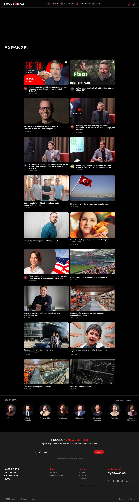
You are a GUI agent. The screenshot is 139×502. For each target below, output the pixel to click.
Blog (98, 4)
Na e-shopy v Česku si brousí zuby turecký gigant (89, 204)
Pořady (54, 4)
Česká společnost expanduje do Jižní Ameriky (88, 277)
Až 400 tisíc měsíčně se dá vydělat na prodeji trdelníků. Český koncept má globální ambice (94, 166)
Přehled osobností (124, 400)
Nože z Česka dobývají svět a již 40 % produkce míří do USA (95, 89)
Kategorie (69, 4)
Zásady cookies (56, 475)
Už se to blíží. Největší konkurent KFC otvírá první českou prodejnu (89, 241)
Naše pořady (12, 469)
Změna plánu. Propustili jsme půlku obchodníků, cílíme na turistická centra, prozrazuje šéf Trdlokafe (48, 89)
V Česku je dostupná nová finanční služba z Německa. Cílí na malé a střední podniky (41, 128)
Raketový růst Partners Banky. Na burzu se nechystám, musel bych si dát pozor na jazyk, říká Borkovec (95, 128)
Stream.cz (83, 478)
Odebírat (99, 452)
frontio (132, 499)
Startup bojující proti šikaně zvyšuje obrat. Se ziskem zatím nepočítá (41, 204)
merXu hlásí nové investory (81, 387)
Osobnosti (85, 4)
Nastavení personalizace (88, 485)
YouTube (82, 475)
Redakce (53, 472)
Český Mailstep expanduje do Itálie (37, 387)
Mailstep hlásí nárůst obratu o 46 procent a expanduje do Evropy (87, 314)
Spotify (82, 472)
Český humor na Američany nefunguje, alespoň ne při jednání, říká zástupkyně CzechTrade (48, 277)
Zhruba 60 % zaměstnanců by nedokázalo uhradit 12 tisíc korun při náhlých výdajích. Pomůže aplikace (48, 166)
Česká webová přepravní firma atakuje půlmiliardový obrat (39, 351)
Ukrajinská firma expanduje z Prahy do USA (41, 241)
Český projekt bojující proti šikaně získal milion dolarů (88, 351)
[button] (132, 410)
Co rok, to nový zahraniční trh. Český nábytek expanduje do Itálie (42, 314)
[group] (28, 412)
